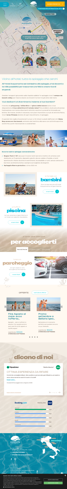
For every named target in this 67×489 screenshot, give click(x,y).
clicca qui (11, 485)
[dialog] (33, 481)
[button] (22, 487)
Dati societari (14, 467)
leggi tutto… (11, 380)
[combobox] (65, 475)
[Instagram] (15, 459)
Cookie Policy (14, 464)
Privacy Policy (14, 465)
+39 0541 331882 (18, 452)
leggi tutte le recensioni (14, 392)
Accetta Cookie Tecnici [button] (53, 479)
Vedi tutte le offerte (40, 292)
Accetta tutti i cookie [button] (53, 482)
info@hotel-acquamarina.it (22, 455)
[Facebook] (11, 459)
